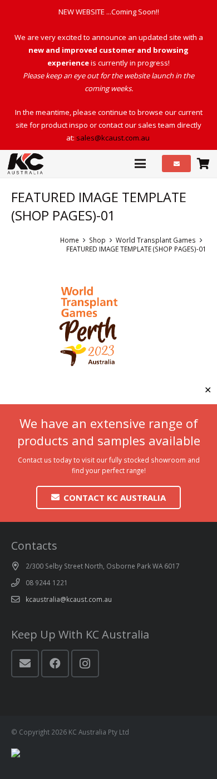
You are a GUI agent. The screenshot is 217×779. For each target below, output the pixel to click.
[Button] (176, 163)
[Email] (25, 663)
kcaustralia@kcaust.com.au (69, 599)
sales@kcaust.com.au (113, 138)
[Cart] (203, 164)
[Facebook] (55, 663)
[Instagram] (85, 663)
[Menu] (140, 164)
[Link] (25, 164)
